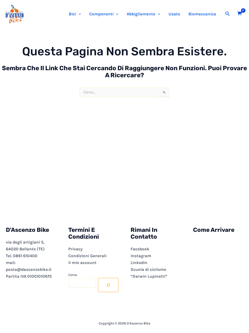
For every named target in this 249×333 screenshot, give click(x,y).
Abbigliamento (141, 13)
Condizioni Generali (87, 255)
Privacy (75, 248)
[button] (78, 14)
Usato (174, 13)
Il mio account (82, 262)
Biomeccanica (202, 13)
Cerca (72, 275)
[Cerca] (108, 285)
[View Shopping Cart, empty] (239, 14)
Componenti (101, 13)
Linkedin (139, 262)
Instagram (141, 255)
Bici (72, 13)
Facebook (140, 248)
